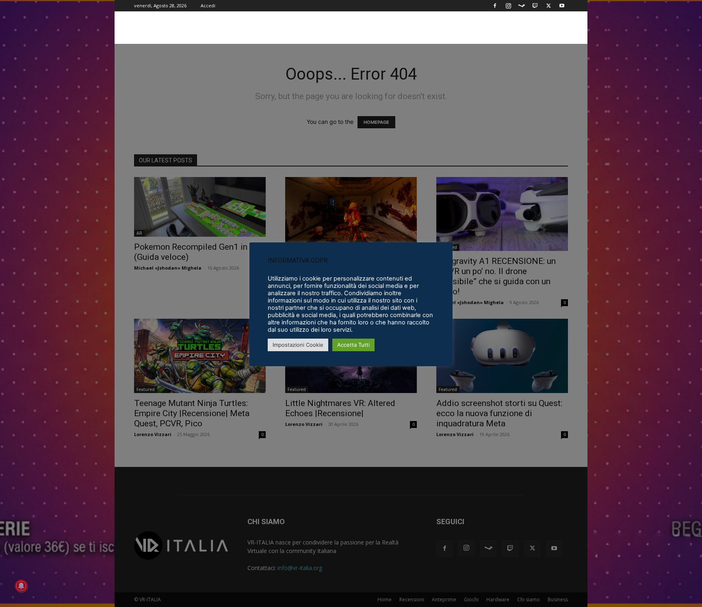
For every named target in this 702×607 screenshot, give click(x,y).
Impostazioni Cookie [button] (298, 344)
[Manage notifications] (21, 585)
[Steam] (522, 5)
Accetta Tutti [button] (353, 344)
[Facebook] (495, 5)
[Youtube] (562, 5)
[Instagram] (508, 5)
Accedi (208, 5)
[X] (548, 5)
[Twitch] (535, 5)
